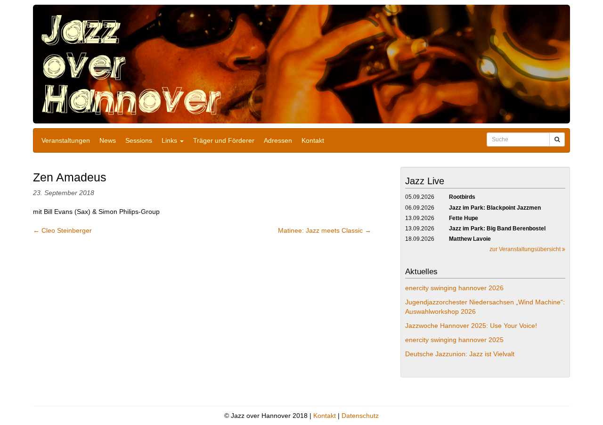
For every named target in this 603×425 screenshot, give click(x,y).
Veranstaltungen (65, 140)
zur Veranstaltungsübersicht (525, 249)
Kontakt (313, 140)
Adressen (278, 140)
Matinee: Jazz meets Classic (324, 230)
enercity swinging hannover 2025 (454, 339)
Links (170, 140)
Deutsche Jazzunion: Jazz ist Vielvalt (459, 354)
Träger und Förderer (223, 140)
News (107, 140)
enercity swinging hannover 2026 (454, 288)
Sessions (138, 140)
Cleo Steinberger (62, 230)
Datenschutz (360, 415)
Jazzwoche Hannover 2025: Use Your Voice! (471, 325)
